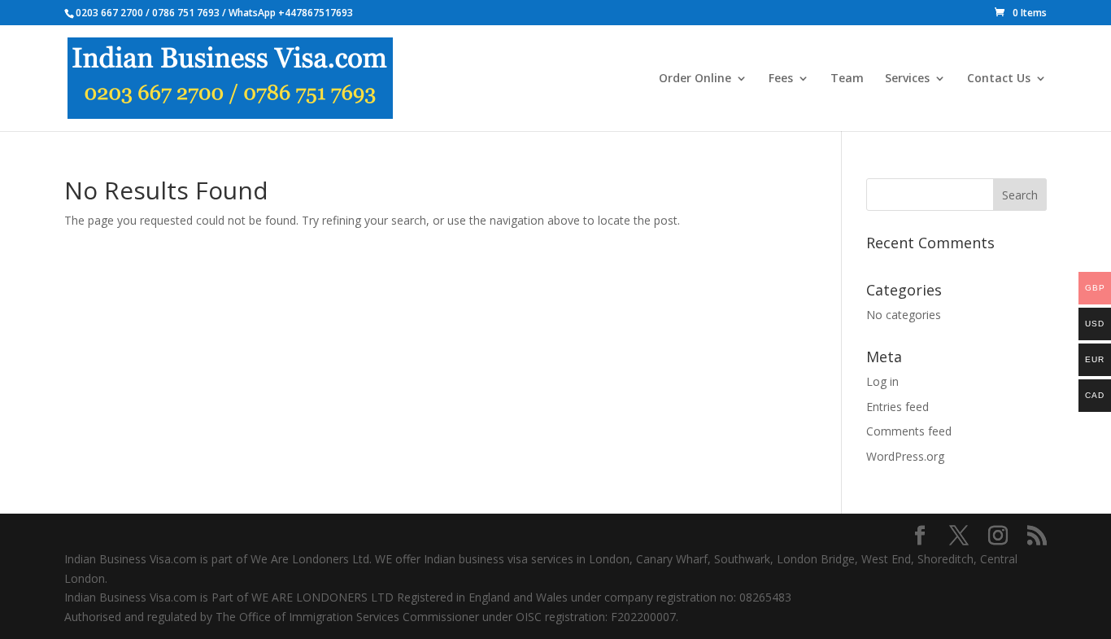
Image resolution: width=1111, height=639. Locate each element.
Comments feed (909, 431)
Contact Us (998, 78)
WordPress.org (905, 456)
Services (907, 78)
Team (847, 78)
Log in (882, 381)
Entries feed (897, 406)
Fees (781, 78)
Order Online (695, 78)
